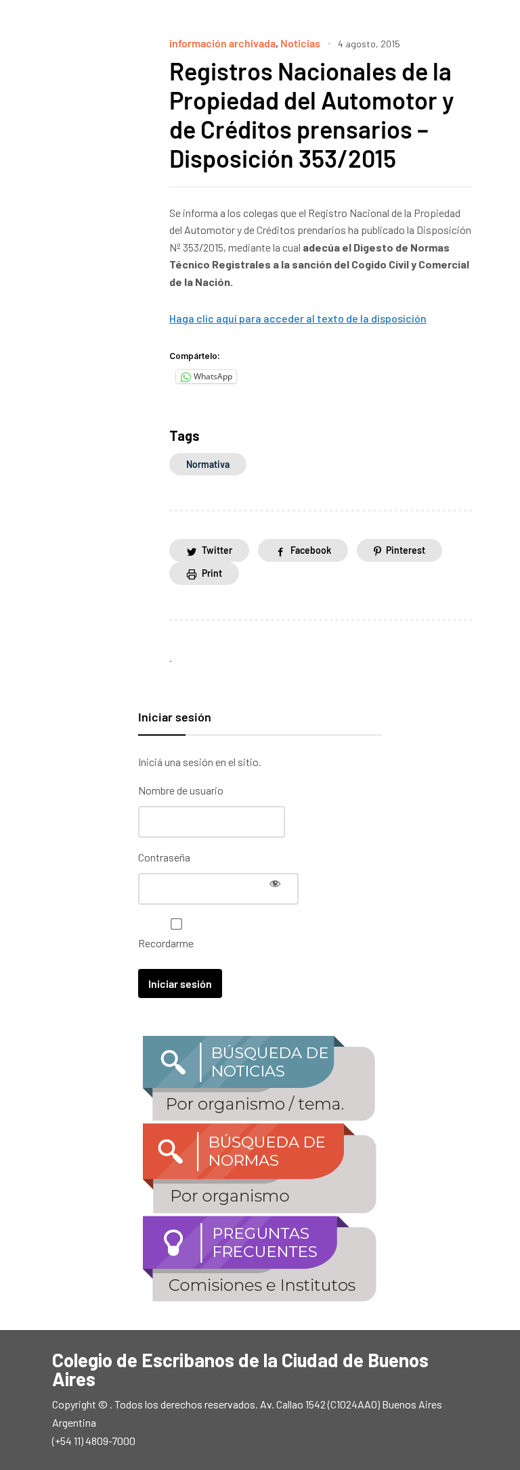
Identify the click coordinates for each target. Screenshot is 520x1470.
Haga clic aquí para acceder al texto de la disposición (298, 318)
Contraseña (164, 857)
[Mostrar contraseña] (275, 883)
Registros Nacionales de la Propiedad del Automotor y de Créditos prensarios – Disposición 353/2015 (311, 114)
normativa (208, 464)
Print (212, 573)
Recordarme (166, 942)
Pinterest (405, 550)
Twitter (217, 550)
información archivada (222, 43)
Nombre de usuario (180, 790)
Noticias (300, 43)
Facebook (310, 550)
